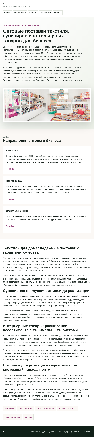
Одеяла (28, 417)
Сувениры (33, 13)
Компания (9, 408)
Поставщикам (46, 13)
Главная (7, 13)
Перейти (10, 169)
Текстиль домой (20, 13)
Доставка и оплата (68, 408)
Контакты (57, 13)
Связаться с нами (45, 408)
